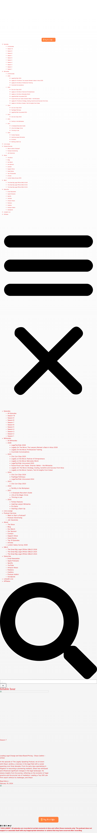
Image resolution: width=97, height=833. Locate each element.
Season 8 (10, 53)
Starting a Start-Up (16, 141)
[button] (48, 312)
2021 (9, 123)
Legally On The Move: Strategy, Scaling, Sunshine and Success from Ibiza (29, 101)
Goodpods (10, 209)
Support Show (11, 169)
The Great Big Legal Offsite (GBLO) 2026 (18, 182)
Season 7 (10, 55)
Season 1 (10, 69)
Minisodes (6, 71)
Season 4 (10, 62)
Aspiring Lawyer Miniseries (18, 137)
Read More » (4, 781)
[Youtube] (8, 825)
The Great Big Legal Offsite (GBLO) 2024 (18, 187)
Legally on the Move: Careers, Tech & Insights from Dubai (25, 103)
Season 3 (10, 64)
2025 (9, 87)
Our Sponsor (11, 164)
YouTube (10, 198)
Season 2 (10, 67)
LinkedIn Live (7, 212)
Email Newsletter (12, 191)
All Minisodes (11, 73)
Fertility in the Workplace (17, 121)
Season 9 (10, 51)
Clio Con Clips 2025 (16, 89)
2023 (9, 114)
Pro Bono (13, 139)
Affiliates (6, 214)
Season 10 (10, 48)
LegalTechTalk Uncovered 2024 (19, 112)
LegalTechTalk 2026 (16, 78)
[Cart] (3, 685)
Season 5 (10, 60)
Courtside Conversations (17, 85)
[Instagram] (3, 825)
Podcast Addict (11, 207)
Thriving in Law (15, 130)
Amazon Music (11, 200)
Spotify (9, 196)
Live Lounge (7, 144)
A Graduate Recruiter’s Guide (18, 126)
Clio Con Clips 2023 (16, 116)
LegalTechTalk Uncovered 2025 (19, 96)
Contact (10, 166)
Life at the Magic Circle (17, 128)
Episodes (6, 44)
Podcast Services (8, 146)
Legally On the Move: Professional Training (22, 82)
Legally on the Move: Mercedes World (20, 94)
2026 (9, 76)
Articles (9, 175)
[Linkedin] (1, 825)
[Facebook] (4, 825)
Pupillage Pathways (16, 110)
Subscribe (6, 189)
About (5, 155)
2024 (9, 105)
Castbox (10, 205)
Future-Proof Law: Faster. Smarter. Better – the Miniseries (25, 98)
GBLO (5, 180)
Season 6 (10, 57)
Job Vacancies (11, 153)
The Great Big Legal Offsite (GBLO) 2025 (18, 184)
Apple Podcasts (11, 194)
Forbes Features (15, 135)
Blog (9, 160)
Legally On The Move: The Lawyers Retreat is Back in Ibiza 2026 (27, 80)
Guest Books (11, 171)
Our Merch (10, 162)
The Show (10, 157)
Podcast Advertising (13, 150)
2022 (9, 119)
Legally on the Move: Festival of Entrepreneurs (22, 92)
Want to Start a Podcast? (14, 148)
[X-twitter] (6, 825)
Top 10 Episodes (12, 173)
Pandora (10, 203)
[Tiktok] (10, 825)
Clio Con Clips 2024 (16, 107)
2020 (9, 132)
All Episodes (11, 46)
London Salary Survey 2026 (14, 178)
